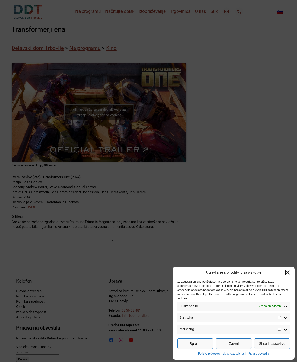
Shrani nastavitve (272, 344)
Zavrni (234, 344)
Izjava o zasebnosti (234, 353)
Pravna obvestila (258, 353)
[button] (287, 272)
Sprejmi (195, 344)
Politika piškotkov (209, 353)
